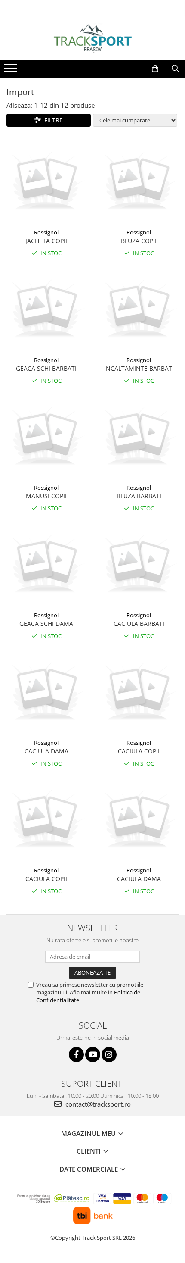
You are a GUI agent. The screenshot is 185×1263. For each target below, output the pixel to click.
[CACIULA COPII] (139, 692)
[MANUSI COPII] (46, 437)
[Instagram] (109, 1054)
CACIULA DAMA (46, 751)
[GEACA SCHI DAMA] (46, 565)
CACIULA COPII (139, 751)
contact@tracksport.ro (97, 1104)
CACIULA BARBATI (139, 623)
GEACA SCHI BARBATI (46, 368)
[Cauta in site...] (175, 68)
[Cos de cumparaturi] (155, 68)
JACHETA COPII (46, 241)
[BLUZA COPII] (139, 182)
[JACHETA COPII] (46, 182)
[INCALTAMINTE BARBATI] (139, 310)
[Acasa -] (92, 38)
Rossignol (46, 232)
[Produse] (11, 70)
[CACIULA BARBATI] (139, 565)
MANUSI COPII (46, 496)
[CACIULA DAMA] (46, 692)
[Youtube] (92, 1054)
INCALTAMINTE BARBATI (139, 368)
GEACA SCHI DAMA (46, 623)
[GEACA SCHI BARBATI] (46, 310)
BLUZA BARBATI (139, 496)
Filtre (52, 120)
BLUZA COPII (139, 241)
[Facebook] (76, 1054)
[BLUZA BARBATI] (139, 437)
